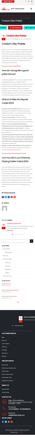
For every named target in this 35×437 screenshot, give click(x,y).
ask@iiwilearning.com (16, 415)
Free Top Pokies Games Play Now (9, 296)
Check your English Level (9, 368)
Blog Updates (8, 1)
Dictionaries (5, 371)
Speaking (8, 269)
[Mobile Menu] (31, 8)
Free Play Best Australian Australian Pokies (14, 153)
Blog (3, 337)
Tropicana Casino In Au (14, 223)
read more (10, 230)
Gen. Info (5, 255)
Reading (7, 266)
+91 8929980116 (25, 409)
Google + (12, 197)
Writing (7, 273)
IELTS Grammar (7, 276)
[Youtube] (32, 1)
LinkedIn (9, 197)
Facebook (3, 197)
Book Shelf (5, 365)
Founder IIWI (5, 389)
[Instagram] (32, 4)
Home (3, 16)
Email (15, 197)
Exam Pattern (6, 249)
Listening (7, 262)
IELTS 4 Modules (7, 259)
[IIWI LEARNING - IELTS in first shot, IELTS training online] (6, 8)
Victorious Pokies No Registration (11, 66)
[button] (11, 234)
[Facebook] (26, 1)
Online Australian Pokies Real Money (10, 290)
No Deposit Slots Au (6, 284)
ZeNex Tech (21, 432)
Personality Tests (7, 377)
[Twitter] (29, 1)
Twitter (6, 197)
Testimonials (5, 392)
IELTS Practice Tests (7, 374)
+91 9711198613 (13, 409)
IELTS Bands (8, 252)
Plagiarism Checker (7, 381)
